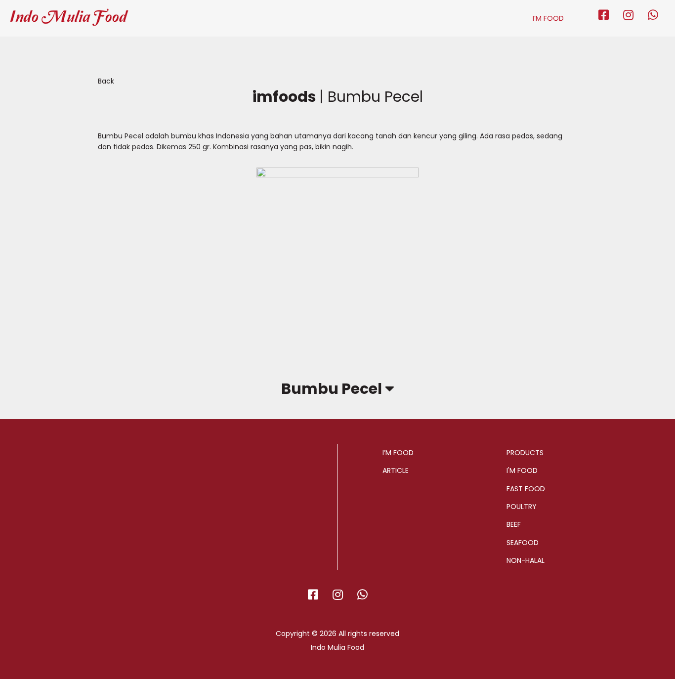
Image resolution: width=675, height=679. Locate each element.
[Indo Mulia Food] (69, 13)
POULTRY (521, 506)
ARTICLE (395, 470)
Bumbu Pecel (333, 389)
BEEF (513, 524)
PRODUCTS (525, 453)
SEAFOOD (522, 543)
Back (106, 81)
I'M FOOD (522, 470)
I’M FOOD (548, 18)
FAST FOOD (525, 489)
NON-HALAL (525, 560)
